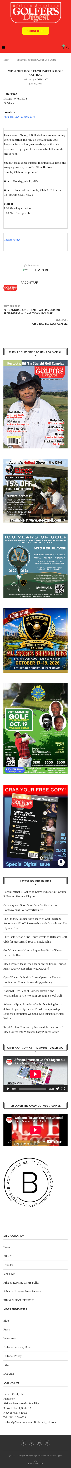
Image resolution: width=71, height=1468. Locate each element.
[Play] (8, 1088)
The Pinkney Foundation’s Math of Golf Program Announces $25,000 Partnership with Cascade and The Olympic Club (35, 923)
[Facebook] (23, 1443)
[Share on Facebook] (35, 270)
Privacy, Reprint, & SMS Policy (21, 1282)
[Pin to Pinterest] (43, 270)
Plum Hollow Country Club (19, 117)
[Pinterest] (47, 1443)
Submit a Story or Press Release (22, 1291)
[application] (35, 1074)
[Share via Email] (46, 270)
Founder (8, 1265)
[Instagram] (39, 1443)
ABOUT (7, 1256)
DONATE (8, 1373)
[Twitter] (31, 1443)
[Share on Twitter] (39, 270)
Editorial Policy (12, 1356)
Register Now (12, 239)
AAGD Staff (41, 79)
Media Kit (9, 1273)
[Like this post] (28, 270)
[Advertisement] (37, 37)
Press (6, 1329)
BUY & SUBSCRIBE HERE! (18, 1300)
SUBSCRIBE (35, 31)
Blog (6, 1320)
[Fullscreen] (63, 1088)
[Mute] (57, 1088)
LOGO (7, 1364)
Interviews (9, 1338)
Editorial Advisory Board (17, 1347)
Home (6, 59)
